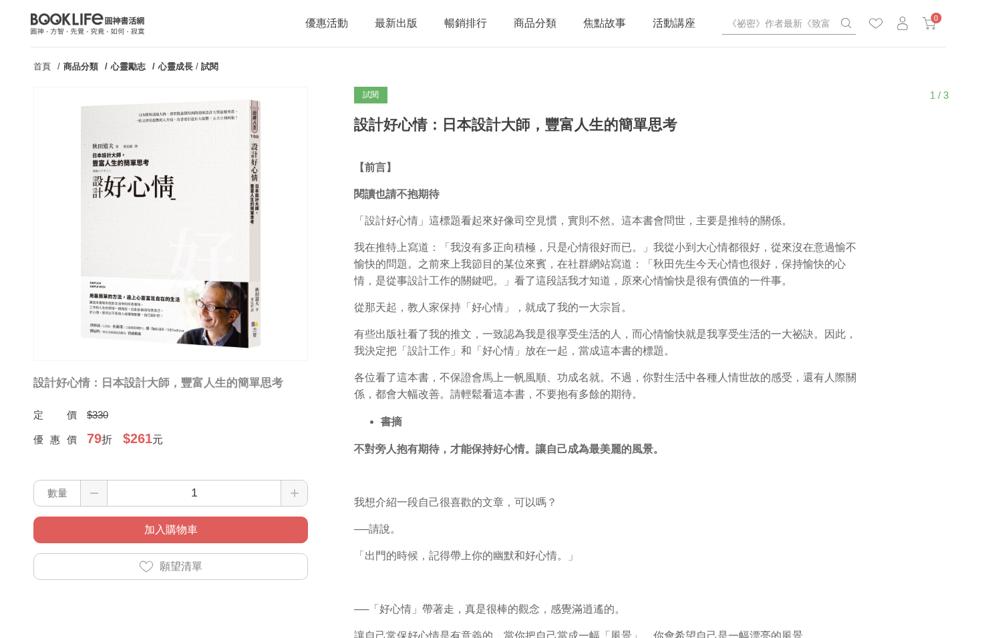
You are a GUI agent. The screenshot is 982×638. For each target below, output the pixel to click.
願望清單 (181, 566)
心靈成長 (175, 66)
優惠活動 (326, 23)
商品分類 (535, 23)
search (846, 23)
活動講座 (674, 23)
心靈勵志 (128, 66)
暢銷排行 (465, 23)
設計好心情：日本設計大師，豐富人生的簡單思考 (158, 382)
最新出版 (396, 23)
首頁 (42, 66)
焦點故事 (604, 23)
